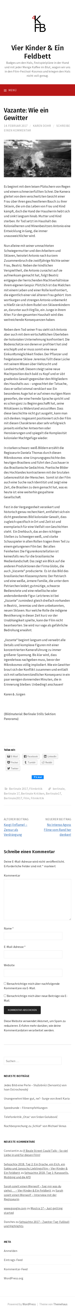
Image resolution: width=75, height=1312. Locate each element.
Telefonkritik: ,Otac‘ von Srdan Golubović (31, 1117)
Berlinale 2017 (18, 789)
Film (26, 798)
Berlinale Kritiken (32, 793)
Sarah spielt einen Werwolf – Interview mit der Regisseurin (33, 1194)
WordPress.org (13, 1278)
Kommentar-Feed (16, 1269)
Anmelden (10, 1251)
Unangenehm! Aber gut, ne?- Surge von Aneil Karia (37, 1098)
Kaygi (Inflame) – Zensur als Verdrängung (15, 830)
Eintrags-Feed (13, 1260)
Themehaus (60, 1304)
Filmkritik (35, 789)
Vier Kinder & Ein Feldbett (37, 52)
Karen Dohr (42, 126)
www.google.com (15, 1208)
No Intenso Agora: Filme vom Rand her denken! (57, 830)
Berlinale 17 (12, 793)
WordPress (29, 1304)
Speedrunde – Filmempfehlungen (26, 1108)
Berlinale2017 (13, 798)
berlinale (59, 789)
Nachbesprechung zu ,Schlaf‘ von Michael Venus (35, 1126)
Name (9, 928)
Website (9, 965)
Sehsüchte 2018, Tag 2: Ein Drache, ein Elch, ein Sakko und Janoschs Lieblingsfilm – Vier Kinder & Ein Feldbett (36, 1168)
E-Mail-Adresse (15, 947)
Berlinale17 (53, 793)
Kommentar (12, 875)
